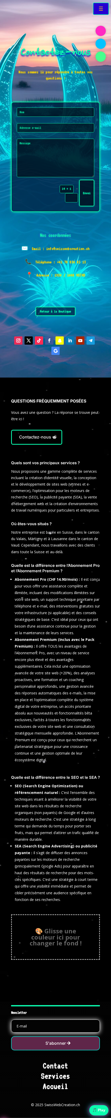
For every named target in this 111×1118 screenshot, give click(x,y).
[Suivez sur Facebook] (49, 340)
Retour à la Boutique (55, 311)
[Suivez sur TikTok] (39, 340)
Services (55, 1076)
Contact (55, 1065)
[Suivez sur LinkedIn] (70, 340)
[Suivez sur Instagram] (18, 340)
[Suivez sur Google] (55, 351)
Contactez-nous (35, 437)
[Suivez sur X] (29, 340)
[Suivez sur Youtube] (80, 340)
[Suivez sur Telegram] (90, 340)
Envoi (87, 193)
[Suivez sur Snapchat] (60, 340)
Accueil (55, 1086)
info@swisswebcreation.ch (68, 249)
